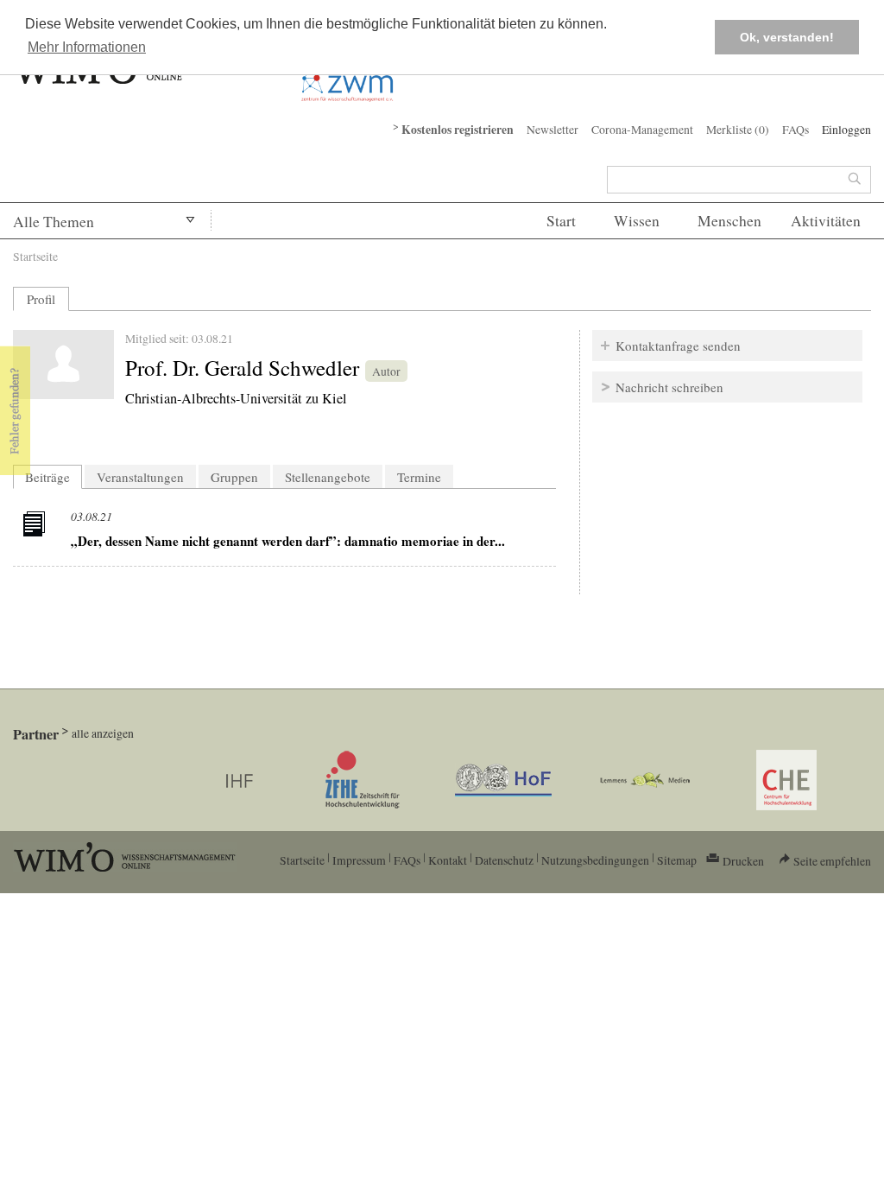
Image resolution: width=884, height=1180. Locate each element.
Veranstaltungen (140, 476)
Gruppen (234, 476)
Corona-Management (642, 129)
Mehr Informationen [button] (87, 47)
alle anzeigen (103, 733)
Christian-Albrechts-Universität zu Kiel (236, 398)
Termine (419, 476)
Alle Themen (53, 222)
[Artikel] (36, 527)
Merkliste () (737, 129)
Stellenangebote (327, 476)
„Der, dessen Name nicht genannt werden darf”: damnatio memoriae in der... (288, 540)
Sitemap (677, 860)
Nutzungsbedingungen (595, 860)
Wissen (637, 221)
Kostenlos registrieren (457, 129)
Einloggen (846, 129)
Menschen (729, 221)
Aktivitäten (826, 221)
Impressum (359, 860)
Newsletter (552, 129)
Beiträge (53, 476)
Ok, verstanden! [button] (787, 37)
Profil (41, 299)
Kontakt (447, 860)
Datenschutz (504, 860)
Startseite (35, 256)
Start (561, 221)
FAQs (795, 129)
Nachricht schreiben (669, 387)
